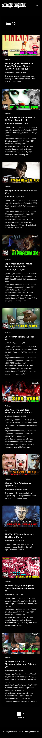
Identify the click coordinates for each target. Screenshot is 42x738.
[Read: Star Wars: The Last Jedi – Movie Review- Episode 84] (20, 391)
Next (21, 718)
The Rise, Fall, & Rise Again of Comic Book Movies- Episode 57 (19, 588)
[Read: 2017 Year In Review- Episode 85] (20, 318)
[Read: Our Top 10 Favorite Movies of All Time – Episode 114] (20, 99)
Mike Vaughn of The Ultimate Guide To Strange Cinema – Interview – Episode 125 (19, 66)
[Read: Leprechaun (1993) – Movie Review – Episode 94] (20, 245)
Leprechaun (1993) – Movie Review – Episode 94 (18, 265)
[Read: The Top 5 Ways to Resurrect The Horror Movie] (20, 516)
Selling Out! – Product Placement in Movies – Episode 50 (20, 664)
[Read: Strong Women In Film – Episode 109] (20, 172)
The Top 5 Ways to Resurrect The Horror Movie (19, 535)
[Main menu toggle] (37, 4)
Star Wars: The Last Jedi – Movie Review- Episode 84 (18, 411)
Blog (6, 530)
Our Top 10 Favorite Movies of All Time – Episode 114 (20, 118)
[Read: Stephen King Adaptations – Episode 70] (20, 465)
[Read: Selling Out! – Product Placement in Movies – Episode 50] (20, 643)
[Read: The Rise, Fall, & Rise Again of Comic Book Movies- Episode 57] (20, 567)
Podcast (8, 59)
